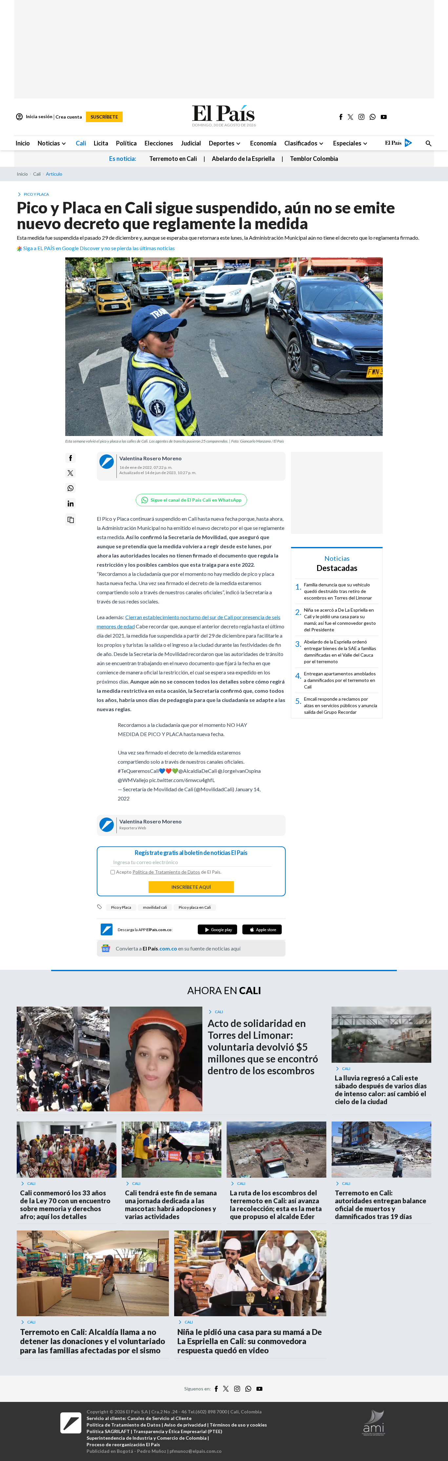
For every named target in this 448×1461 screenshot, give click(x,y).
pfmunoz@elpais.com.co (196, 1454)
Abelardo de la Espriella (243, 158)
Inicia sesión (33, 117)
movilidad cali (155, 910)
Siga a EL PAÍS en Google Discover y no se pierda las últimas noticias (99, 248)
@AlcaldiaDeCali (197, 774)
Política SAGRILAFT (108, 1434)
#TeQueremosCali (138, 774)
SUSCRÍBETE (104, 117)
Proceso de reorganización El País (123, 1447)
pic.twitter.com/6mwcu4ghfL (182, 783)
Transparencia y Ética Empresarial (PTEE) (177, 1434)
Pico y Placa (121, 910)
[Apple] (262, 933)
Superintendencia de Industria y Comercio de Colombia (147, 1441)
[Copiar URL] (70, 520)
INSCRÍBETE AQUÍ (191, 890)
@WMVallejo (133, 783)
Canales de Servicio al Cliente (159, 1421)
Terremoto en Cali (173, 158)
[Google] (217, 933)
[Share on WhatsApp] (70, 488)
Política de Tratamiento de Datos (166, 875)
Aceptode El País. (168, 875)
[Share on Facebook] (70, 458)
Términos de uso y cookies (238, 1428)
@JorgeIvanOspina (239, 774)
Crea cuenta (68, 117)
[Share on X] (70, 473)
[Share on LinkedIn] (70, 503)
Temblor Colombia (314, 158)
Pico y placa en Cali (195, 910)
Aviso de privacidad (185, 1428)
